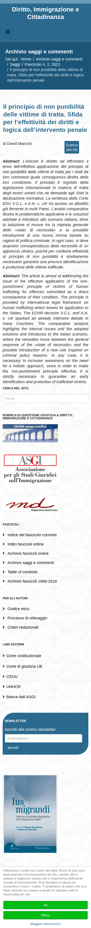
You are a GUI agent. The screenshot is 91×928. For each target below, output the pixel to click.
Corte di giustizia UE (24, 666)
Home (26, 59)
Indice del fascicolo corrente (31, 535)
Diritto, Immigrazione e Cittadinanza (45, 13)
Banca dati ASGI (21, 697)
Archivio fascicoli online (27, 553)
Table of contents (22, 572)
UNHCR (13, 686)
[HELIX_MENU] (8, 32)
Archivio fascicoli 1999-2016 (31, 581)
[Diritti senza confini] (45, 433)
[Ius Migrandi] (45, 813)
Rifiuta (45, 915)
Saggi (15, 64)
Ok (45, 905)
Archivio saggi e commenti (59, 59)
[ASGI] (45, 469)
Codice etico (17, 609)
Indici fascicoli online (25, 544)
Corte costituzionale (23, 656)
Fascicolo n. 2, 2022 (42, 64)
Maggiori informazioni (45, 924)
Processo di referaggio (26, 618)
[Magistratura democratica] (45, 504)
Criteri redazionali (22, 627)
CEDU (12, 676)
